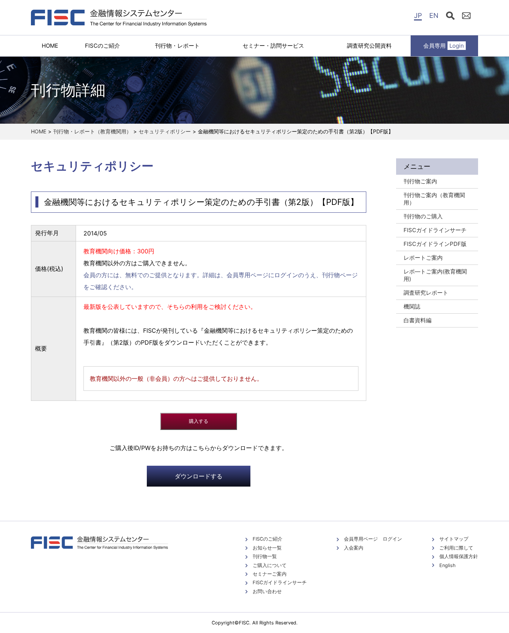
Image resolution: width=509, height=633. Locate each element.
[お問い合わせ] (466, 16)
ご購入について (270, 565)
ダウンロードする (198, 476)
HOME (50, 45)
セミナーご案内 (270, 574)
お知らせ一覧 (267, 548)
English (447, 565)
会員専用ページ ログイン (373, 539)
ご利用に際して (456, 548)
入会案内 (353, 548)
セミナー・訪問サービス (273, 45)
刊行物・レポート (177, 45)
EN (434, 15)
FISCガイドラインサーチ (280, 582)
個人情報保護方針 (458, 556)
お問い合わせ (267, 591)
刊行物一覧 (265, 556)
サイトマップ (453, 539)
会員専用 (443, 45)
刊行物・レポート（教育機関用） (92, 131)
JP (418, 15)
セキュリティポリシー (165, 131)
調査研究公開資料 (369, 45)
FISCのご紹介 (102, 45)
